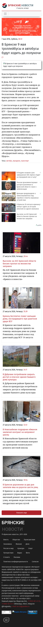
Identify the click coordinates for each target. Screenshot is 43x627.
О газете (6, 557)
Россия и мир (8, 548)
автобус (9, 161)
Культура (21, 548)
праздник (16, 161)
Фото (28, 553)
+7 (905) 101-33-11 (8, 604)
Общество (16, 540)
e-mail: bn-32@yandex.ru (20, 606)
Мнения (19, 544)
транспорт (25, 161)
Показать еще (21, 513)
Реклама (17, 557)
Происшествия (29, 540)
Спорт (30, 548)
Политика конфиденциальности (15, 562)
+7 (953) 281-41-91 (34, 601)
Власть (5, 540)
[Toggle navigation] (5, 14)
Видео (19, 553)
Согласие (35, 562)
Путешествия (8, 553)
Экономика (7, 544)
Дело (27, 544)
